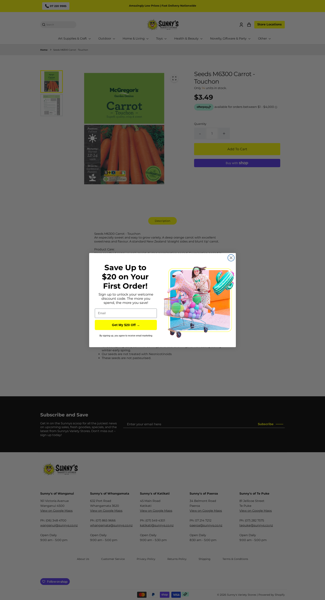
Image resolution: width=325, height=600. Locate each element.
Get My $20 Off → (126, 325)
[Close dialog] (231, 258)
